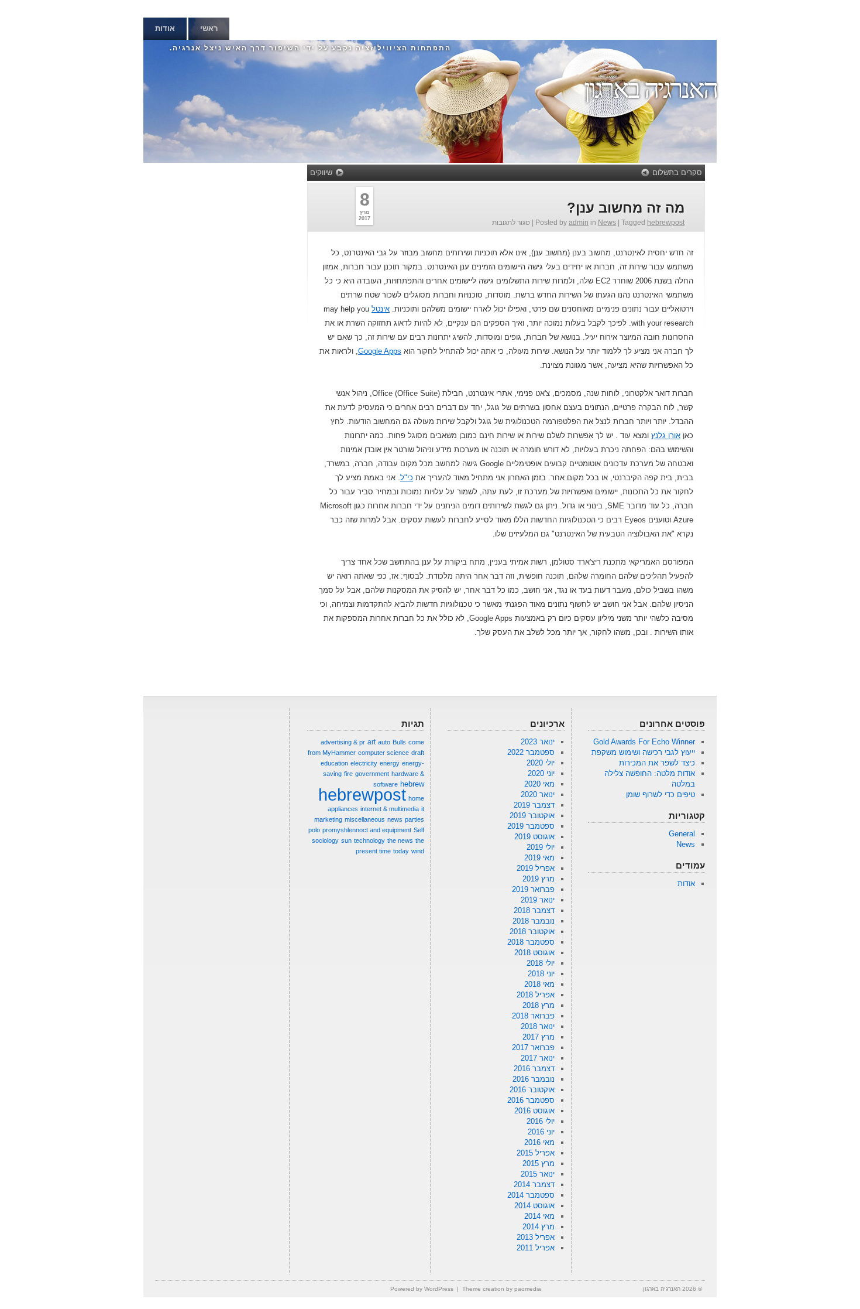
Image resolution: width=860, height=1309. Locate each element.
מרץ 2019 (538, 878)
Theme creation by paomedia (501, 1289)
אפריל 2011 (536, 1247)
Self (419, 829)
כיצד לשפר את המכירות (657, 762)
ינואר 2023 (538, 741)
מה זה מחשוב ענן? (625, 208)
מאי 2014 (539, 1216)
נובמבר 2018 (533, 921)
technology (369, 840)
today (401, 851)
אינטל (380, 309)
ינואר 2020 (538, 794)
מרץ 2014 (538, 1226)
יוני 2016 (541, 1131)
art (371, 742)
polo (314, 829)
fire (348, 773)
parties (414, 819)
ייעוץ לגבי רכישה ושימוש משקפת (643, 752)
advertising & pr (343, 742)
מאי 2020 (539, 784)
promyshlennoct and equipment (366, 829)
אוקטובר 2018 (532, 931)
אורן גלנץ (665, 435)
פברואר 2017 (533, 1047)
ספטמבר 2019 (531, 826)
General (682, 833)
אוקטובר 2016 (532, 1089)
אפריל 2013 (536, 1237)
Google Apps (379, 351)
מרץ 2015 (538, 1163)
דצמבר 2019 (534, 805)
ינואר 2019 (538, 900)
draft (417, 752)
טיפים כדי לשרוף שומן (660, 794)
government (372, 773)
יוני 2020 (541, 773)
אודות (165, 28)
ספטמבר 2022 (531, 752)
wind (417, 851)
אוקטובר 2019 (532, 815)
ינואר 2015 (538, 1174)
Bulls (399, 742)
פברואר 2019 (533, 889)
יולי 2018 (541, 963)
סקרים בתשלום (677, 172)
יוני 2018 (541, 973)
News (607, 222)
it (422, 808)
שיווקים (321, 172)
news (395, 819)
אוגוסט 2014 (534, 1205)
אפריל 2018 (536, 994)
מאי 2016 (539, 1142)
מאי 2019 (539, 857)
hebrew (412, 784)
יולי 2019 (541, 847)
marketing (328, 819)
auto (384, 742)
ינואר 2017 (538, 1058)
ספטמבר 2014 (531, 1195)
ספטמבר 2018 (531, 942)
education (334, 763)
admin (579, 222)
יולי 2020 (541, 762)
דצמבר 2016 (534, 1068)
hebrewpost (665, 222)
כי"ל (406, 477)
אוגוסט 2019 (534, 836)
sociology (325, 840)
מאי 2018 (539, 984)
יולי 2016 (541, 1121)
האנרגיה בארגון (650, 89)
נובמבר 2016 (533, 1079)
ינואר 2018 (538, 1026)
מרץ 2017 (538, 1037)
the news (400, 840)
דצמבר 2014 (534, 1184)
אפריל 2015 (536, 1153)
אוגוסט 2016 (534, 1110)
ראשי (209, 28)
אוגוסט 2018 (534, 952)
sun (346, 840)
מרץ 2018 (538, 1005)
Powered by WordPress (421, 1289)
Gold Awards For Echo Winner (644, 741)
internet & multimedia (389, 808)
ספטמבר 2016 (531, 1100)
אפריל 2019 (536, 868)
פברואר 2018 (533, 1015)
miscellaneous (365, 819)
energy (390, 763)
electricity (363, 763)
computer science (383, 752)
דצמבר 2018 (534, 910)
